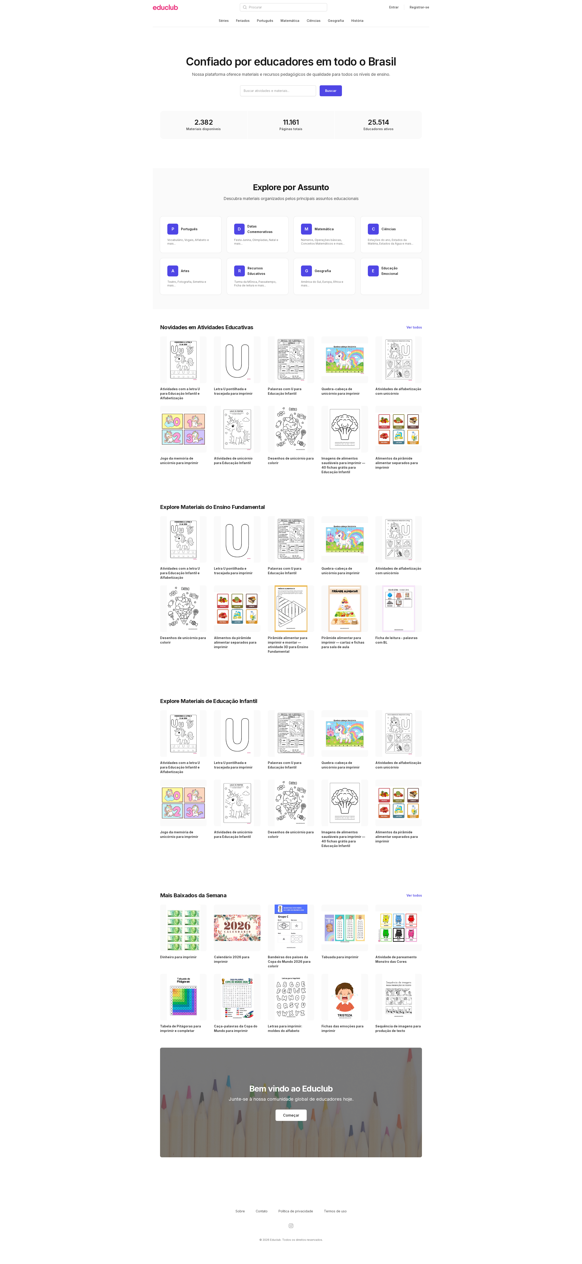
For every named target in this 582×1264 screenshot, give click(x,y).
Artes (185, 271)
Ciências (314, 21)
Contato (262, 1211)
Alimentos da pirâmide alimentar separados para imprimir (396, 462)
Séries (224, 21)
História (357, 21)
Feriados (243, 21)
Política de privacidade (295, 1211)
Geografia (336, 21)
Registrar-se (419, 7)
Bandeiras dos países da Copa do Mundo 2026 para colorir (289, 961)
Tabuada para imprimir (340, 957)
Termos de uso (335, 1211)
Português (265, 21)
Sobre (240, 1211)
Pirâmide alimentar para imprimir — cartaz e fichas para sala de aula (342, 642)
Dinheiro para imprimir (178, 957)
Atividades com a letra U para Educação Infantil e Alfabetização (180, 393)
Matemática (290, 21)
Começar (291, 1115)
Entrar (394, 7)
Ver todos (414, 327)
